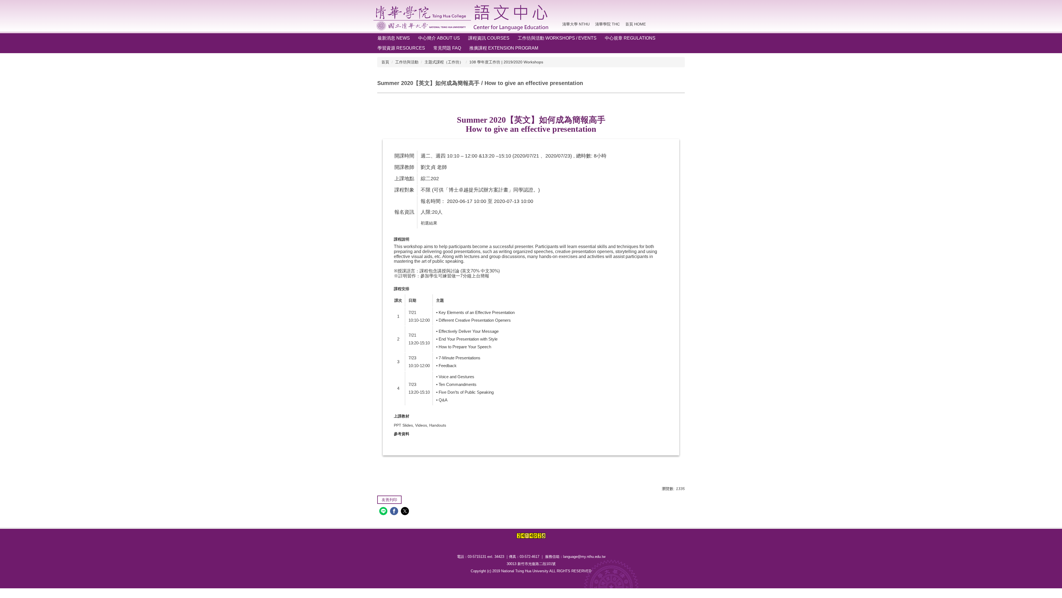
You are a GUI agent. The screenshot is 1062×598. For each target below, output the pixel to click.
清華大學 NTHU (576, 24)
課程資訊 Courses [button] (488, 38)
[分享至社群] (384, 512)
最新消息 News (394, 38)
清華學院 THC (607, 24)
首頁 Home (635, 24)
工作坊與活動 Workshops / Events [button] (557, 38)
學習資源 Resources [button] (401, 48)
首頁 (385, 62)
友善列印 (389, 500)
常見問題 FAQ (447, 48)
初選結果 (429, 223)
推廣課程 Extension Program (503, 48)
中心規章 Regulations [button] (630, 38)
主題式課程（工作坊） (444, 62)
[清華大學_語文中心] (462, 18)
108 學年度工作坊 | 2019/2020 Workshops (506, 62)
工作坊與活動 (406, 62)
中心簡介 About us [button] (439, 38)
